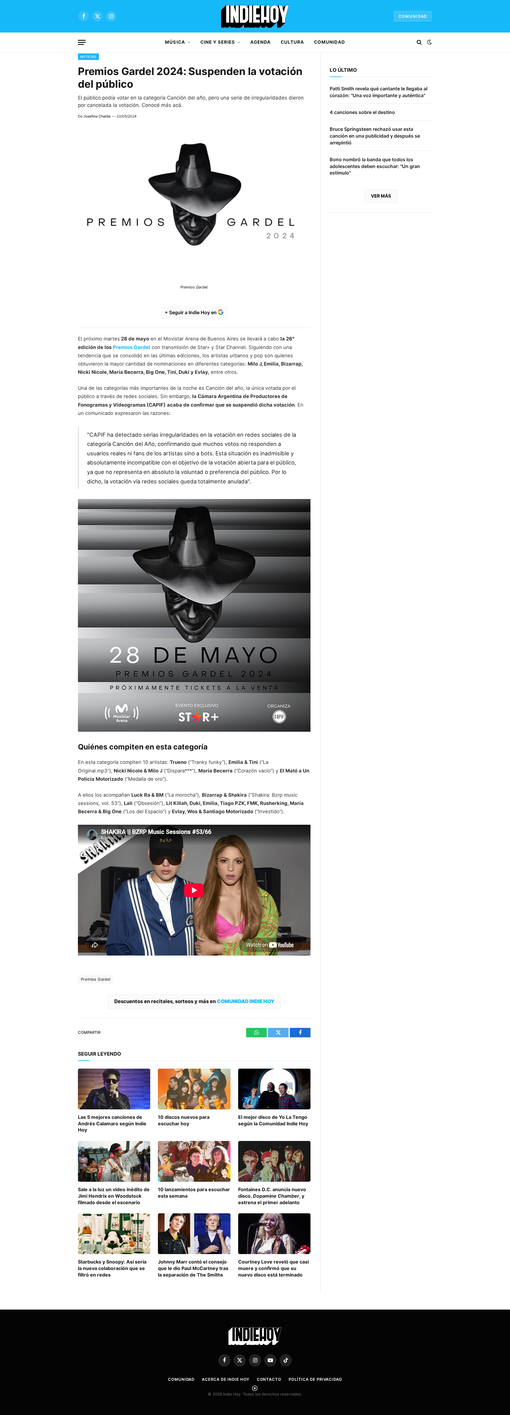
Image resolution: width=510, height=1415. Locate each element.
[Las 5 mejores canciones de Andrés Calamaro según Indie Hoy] (114, 1089)
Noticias (88, 57)
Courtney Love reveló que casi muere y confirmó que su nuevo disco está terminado (273, 1268)
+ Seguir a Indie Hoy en (191, 312)
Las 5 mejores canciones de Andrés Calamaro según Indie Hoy (112, 1123)
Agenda (260, 42)
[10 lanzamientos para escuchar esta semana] (194, 1161)
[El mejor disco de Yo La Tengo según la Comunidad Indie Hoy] (274, 1089)
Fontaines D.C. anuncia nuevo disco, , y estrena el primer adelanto (272, 1195)
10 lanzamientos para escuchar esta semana (194, 1192)
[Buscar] (419, 42)
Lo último (343, 70)
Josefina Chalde (97, 116)
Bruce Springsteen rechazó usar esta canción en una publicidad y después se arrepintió (375, 136)
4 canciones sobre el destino (362, 112)
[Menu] (82, 42)
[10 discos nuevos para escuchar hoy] (194, 1089)
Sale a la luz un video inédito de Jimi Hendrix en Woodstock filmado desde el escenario (114, 1195)
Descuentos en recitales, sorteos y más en (194, 1001)
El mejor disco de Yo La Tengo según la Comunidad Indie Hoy (273, 1120)
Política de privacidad (315, 1379)
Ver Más (381, 196)
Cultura (292, 42)
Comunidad (412, 16)
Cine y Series (217, 42)
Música (175, 42)
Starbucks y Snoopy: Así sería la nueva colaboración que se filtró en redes (112, 1268)
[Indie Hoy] (255, 16)
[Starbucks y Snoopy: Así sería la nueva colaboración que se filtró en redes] (114, 1233)
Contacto (269, 1379)
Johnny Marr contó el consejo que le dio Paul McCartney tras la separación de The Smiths (193, 1268)
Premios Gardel (131, 347)
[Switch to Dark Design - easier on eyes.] (429, 42)
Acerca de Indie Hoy (225, 1379)
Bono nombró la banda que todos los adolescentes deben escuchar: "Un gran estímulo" (375, 166)
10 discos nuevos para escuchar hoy (184, 1120)
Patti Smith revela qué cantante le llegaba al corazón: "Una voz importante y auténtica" (378, 92)
